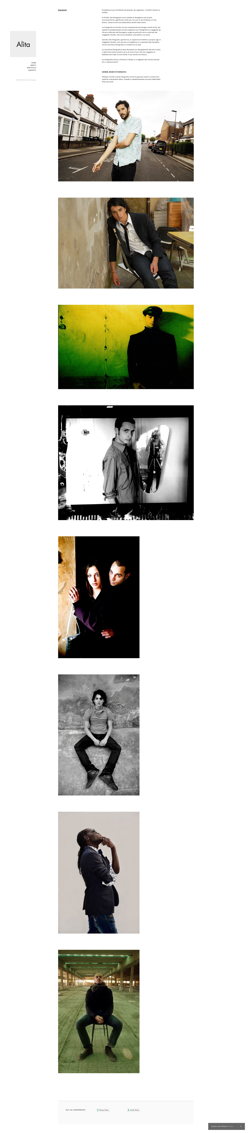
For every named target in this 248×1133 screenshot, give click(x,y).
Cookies (230, 1126)
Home (34, 63)
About (33, 65)
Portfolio (31, 68)
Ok (241, 1126)
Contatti (32, 70)
